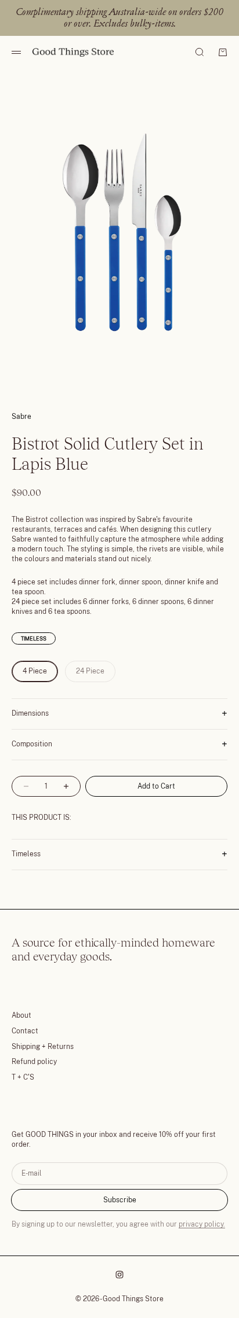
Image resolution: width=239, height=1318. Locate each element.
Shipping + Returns (43, 1047)
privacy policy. (202, 1224)
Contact (25, 1031)
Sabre (21, 417)
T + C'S (23, 1077)
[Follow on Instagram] (119, 1274)
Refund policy (34, 1062)
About (21, 1015)
